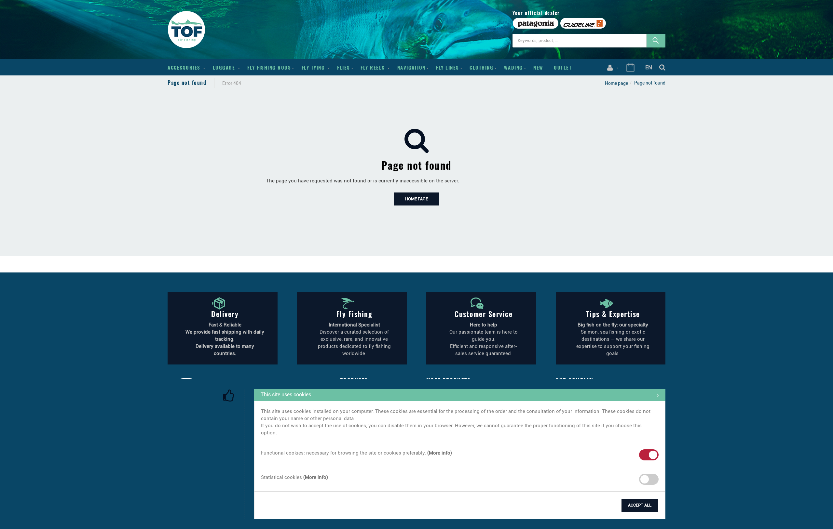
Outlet (563, 67)
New (538, 67)
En (648, 67)
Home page (616, 83)
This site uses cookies (286, 394)
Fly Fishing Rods (269, 67)
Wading (513, 67)
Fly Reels (374, 67)
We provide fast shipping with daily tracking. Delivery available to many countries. (224, 339)
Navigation (411, 67)
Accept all (639, 505)
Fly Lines (447, 67)
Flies (343, 67)
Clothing (481, 67)
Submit (269, 504)
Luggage (225, 67)
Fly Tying (314, 67)
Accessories (185, 67)
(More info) (439, 453)
